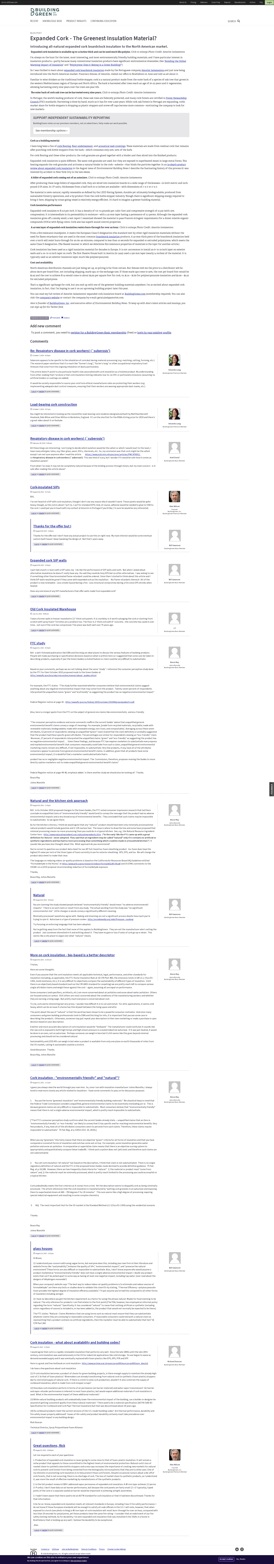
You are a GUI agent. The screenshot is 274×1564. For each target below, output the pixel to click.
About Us (182, 2)
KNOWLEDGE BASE (52, 21)
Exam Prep (216, 2)
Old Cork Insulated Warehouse (53, 609)
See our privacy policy (78, 1561)
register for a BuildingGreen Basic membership (98, 333)
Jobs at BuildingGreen (70, 1549)
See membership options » (52, 131)
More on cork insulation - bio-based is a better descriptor (72, 955)
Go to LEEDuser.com (9, 2)
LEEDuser (55, 1549)
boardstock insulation (108, 236)
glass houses (43, 1248)
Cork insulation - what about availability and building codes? (75, 1342)
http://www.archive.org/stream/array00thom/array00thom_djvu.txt (115, 1363)
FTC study (37, 643)
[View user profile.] (174, 360)
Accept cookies (226, 1559)
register (41, 391)
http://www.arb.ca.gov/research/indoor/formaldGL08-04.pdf (91, 863)
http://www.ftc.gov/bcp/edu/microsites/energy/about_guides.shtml (63, 675)
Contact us (45, 1549)
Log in (33, 391)
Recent (34, 21)
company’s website (50, 297)
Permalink (56, 318)
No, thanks (240, 1559)
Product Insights (76, 21)
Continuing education (103, 21)
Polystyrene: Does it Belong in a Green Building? (95, 64)
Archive (252, 2)
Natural (39, 895)
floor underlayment (82, 146)
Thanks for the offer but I (52, 526)
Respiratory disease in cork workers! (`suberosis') (67, 438)
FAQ (261, 2)
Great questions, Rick (49, 1445)
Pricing (193, 2)
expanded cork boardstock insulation (84, 70)
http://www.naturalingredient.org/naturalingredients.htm (72, 834)
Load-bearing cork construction (53, 404)
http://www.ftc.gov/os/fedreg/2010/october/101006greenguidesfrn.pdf (99, 702)
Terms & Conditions (88, 1549)
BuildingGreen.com (135, 293)
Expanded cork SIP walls (48, 560)
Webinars (203, 2)
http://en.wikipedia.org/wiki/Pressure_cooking (110, 919)
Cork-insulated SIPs (45, 487)
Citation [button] (66, 318)
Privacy (102, 1549)
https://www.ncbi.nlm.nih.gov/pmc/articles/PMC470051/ (113, 454)
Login (269, 2)
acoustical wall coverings (111, 146)
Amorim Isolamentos (152, 70)
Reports (227, 2)
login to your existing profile (154, 333)
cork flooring (64, 146)
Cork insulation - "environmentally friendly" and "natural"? (74, 1077)
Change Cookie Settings (116, 1549)
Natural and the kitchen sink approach (59, 800)
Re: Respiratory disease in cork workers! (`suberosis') (70, 350)
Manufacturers (240, 2)
